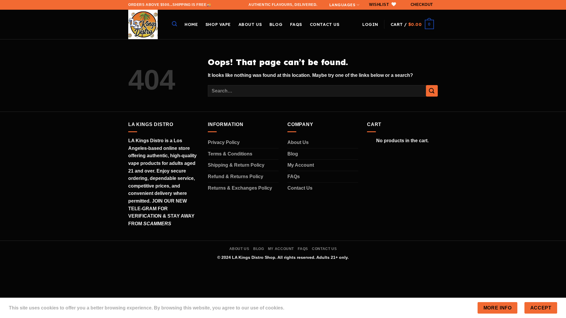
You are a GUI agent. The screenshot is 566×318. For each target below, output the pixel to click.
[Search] (174, 24)
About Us (298, 142)
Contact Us (299, 188)
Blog (275, 24)
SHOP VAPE (218, 24)
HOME (191, 24)
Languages (342, 4)
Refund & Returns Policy (235, 176)
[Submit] (432, 91)
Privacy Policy (224, 142)
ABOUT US (250, 24)
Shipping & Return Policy (236, 165)
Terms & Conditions (230, 153)
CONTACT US (325, 24)
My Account (300, 165)
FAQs (296, 24)
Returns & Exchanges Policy (240, 188)
